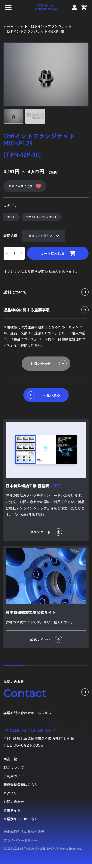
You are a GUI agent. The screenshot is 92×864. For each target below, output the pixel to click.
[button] (8, 7)
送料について (15, 292)
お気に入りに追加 (21, 186)
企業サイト (12, 810)
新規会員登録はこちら (20, 784)
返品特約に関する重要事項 (26, 310)
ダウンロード (40, 532)
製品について (24, 338)
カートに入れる (52, 253)
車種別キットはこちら (20, 819)
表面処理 (10, 235)
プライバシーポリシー (20, 840)
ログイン (10, 793)
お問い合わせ (40, 363)
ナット (11, 217)
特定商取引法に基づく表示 (24, 831)
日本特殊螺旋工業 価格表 (34, 485)
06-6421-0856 (28, 745)
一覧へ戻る (51, 395)
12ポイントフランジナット (41, 217)
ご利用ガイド (13, 776)
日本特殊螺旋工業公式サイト (31, 612)
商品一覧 (10, 759)
